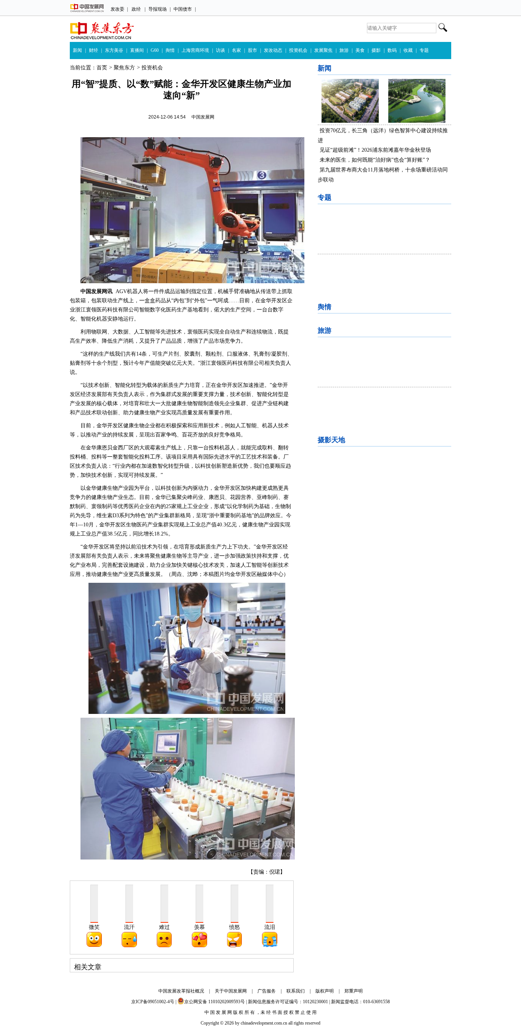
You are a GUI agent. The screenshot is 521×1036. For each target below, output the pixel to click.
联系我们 (295, 991)
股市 (252, 50)
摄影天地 (331, 440)
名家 (236, 50)
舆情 (170, 50)
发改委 (117, 9)
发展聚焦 (323, 50)
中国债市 (183, 9)
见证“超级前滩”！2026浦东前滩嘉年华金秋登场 (375, 150)
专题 (424, 50)
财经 (93, 50)
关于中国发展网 (231, 991)
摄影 (376, 50)
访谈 (220, 50)
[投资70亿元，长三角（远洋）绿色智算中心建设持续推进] (350, 121)
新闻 (77, 50)
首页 (101, 68)
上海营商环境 (195, 50)
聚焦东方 (124, 68)
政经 (136, 9)
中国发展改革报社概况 (181, 991)
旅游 (344, 50)
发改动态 (273, 50)
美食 (360, 50)
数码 (392, 50)
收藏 (408, 50)
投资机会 (298, 50)
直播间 (137, 50)
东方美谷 (114, 50)
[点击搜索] (442, 24)
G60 (155, 50)
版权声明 (324, 991)
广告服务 (266, 991)
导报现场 (157, 9)
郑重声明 (353, 991)
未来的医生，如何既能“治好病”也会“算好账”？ (375, 160)
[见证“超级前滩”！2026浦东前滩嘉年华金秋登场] (416, 121)
